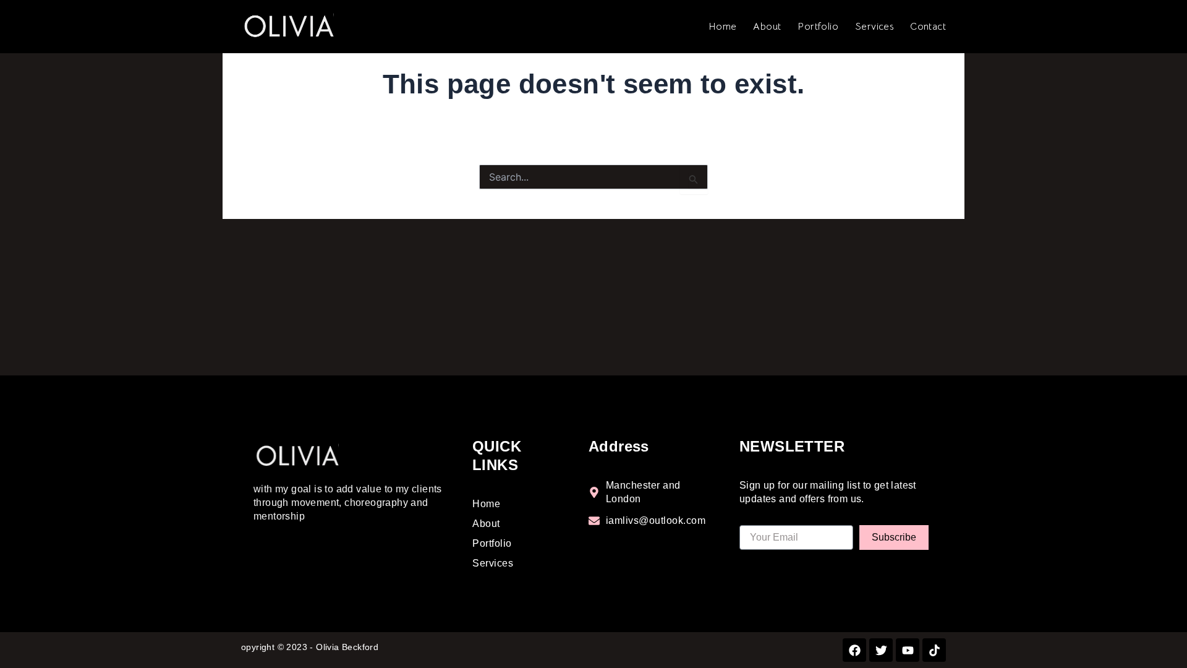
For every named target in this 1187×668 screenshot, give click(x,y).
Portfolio (818, 26)
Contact (928, 26)
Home (722, 26)
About (767, 26)
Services (874, 26)
